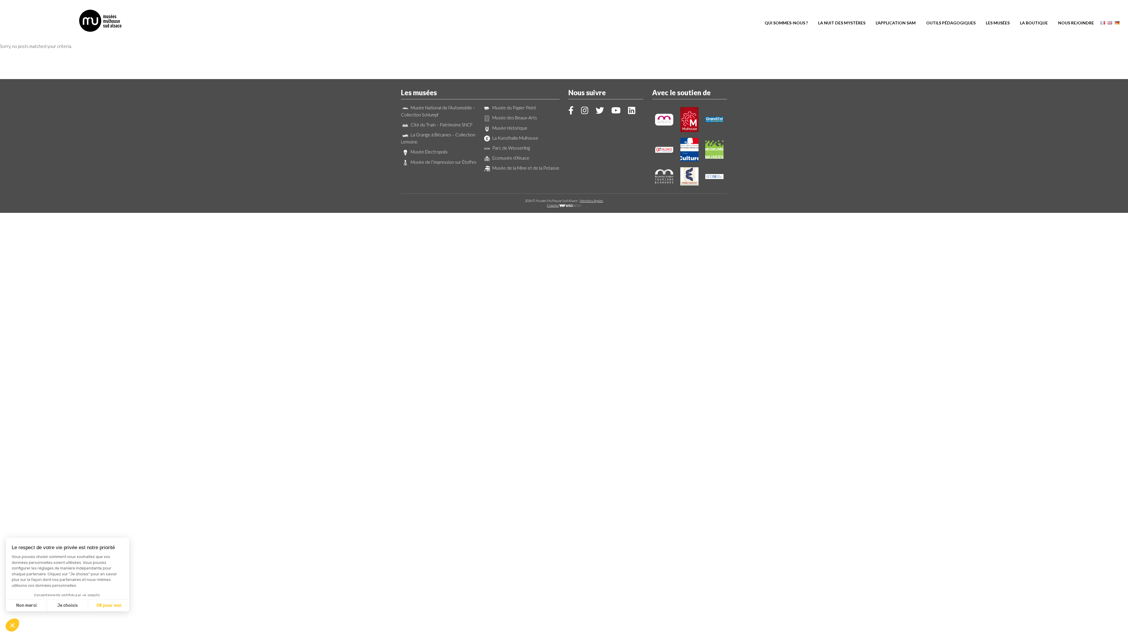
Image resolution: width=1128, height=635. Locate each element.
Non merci (26, 605)
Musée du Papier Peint (513, 107)
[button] (12, 625)
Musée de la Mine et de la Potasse (525, 168)
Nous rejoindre (1076, 22)
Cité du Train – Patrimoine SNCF (441, 124)
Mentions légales (591, 201)
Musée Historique (509, 128)
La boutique (1034, 22)
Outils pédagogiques (951, 22)
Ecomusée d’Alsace (510, 158)
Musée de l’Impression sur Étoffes (443, 162)
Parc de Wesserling (510, 148)
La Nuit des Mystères (841, 22)
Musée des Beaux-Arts (514, 117)
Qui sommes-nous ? (786, 22)
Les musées (998, 22)
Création (553, 205)
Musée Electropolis (429, 151)
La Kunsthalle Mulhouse (514, 138)
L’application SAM (896, 22)
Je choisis (67, 605)
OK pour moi (108, 605)
